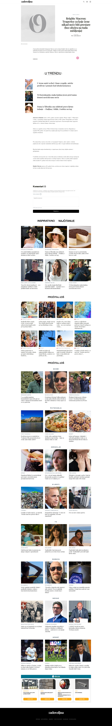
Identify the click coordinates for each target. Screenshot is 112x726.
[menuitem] (87, 2)
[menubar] (87, 2)
